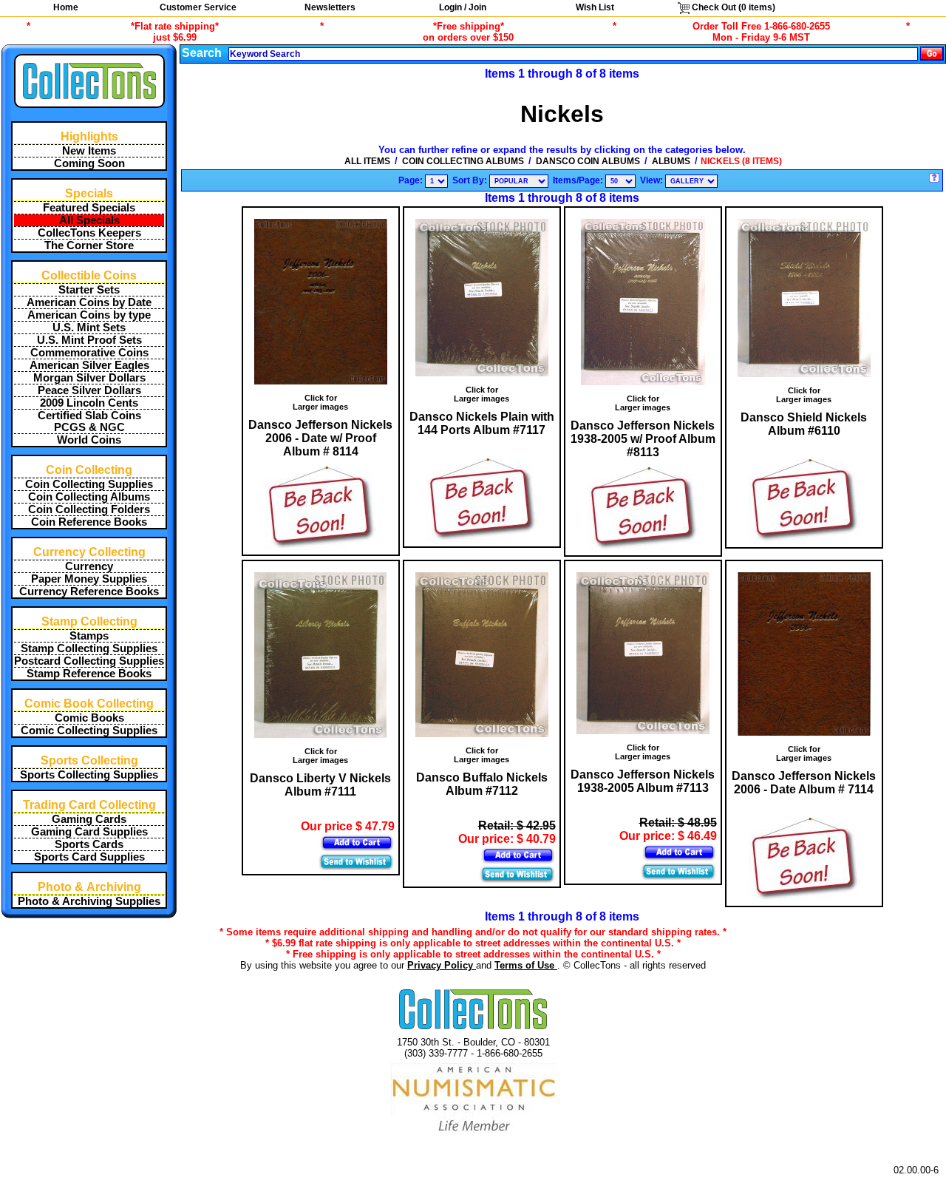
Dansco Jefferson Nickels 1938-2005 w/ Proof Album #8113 (643, 438)
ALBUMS (671, 161)
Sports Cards (89, 844)
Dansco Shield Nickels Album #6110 (804, 424)
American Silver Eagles (89, 365)
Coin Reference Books (89, 522)
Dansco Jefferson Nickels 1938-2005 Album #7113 (643, 781)
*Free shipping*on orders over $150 (468, 32)
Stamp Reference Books (89, 673)
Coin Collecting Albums (89, 497)
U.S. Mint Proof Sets (89, 340)
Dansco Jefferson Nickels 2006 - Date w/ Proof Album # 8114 (320, 438)
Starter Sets (89, 290)
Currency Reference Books (89, 591)
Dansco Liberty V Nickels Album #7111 (320, 785)
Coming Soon (89, 163)
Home (65, 7)
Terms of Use (525, 965)
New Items (89, 151)
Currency (89, 566)
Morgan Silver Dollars (89, 378)
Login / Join (462, 7)
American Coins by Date (89, 302)
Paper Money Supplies (89, 579)
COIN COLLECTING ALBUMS (463, 161)
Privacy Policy (441, 965)
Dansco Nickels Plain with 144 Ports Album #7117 (481, 423)
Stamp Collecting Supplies (89, 648)
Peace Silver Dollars (89, 390)
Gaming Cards (89, 819)
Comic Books (89, 718)
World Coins (89, 440)
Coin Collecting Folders (89, 509)
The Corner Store (89, 245)
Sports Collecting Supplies (89, 775)
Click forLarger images (320, 402)
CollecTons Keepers (89, 233)
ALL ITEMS (367, 161)
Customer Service (198, 7)
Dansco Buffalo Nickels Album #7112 (482, 784)
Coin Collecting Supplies (89, 484)
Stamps (89, 636)
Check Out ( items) (732, 7)
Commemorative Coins (89, 353)
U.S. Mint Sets (89, 327)
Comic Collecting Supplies (89, 730)
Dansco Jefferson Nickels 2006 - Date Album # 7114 (804, 783)
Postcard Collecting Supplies (89, 661)
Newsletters (329, 7)
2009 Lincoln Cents (89, 403)
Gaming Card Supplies (89, 832)
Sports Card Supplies (89, 857)
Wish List (595, 7)
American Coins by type (89, 315)
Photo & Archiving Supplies (89, 901)
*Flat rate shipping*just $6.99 (175, 32)
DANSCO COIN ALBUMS (588, 161)
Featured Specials (89, 208)
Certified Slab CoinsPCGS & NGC (89, 421)
